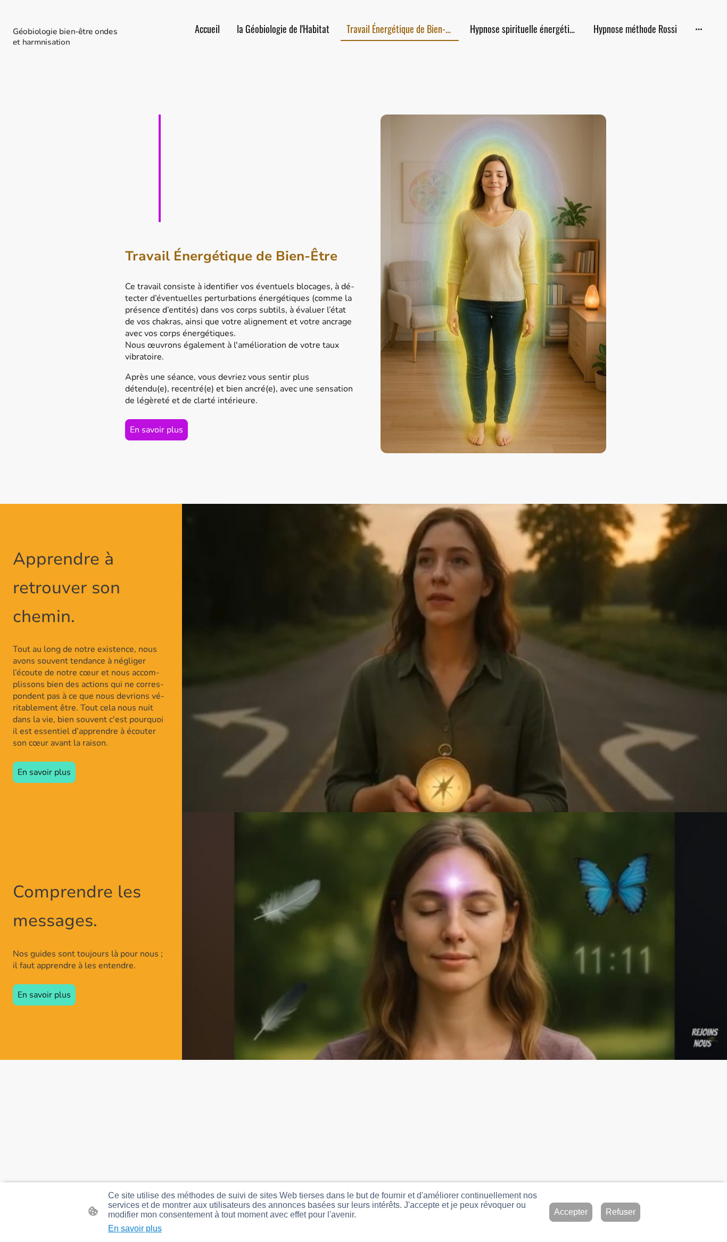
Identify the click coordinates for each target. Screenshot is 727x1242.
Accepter (571, 1211)
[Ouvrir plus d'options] (699, 29)
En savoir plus (156, 430)
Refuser (620, 1211)
